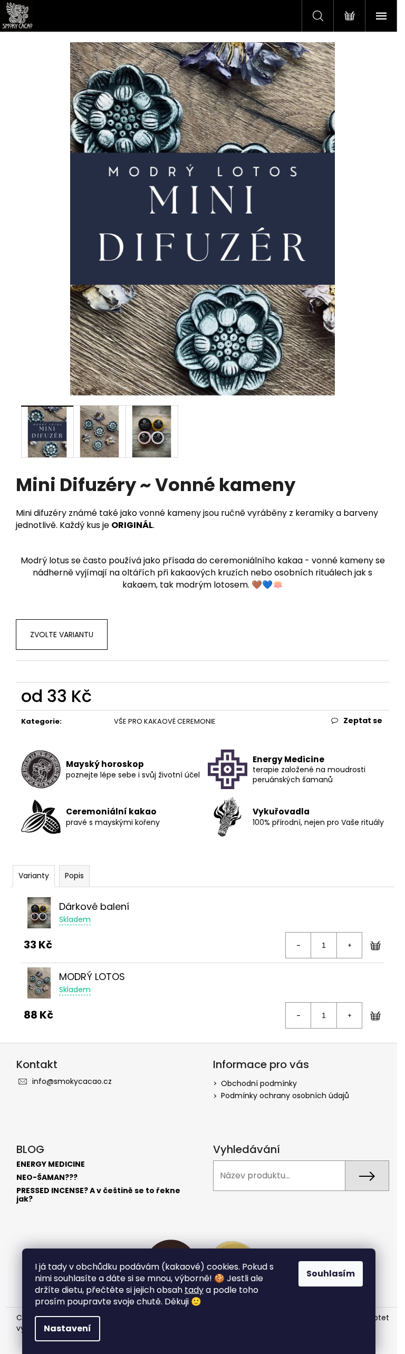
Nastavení (67, 1328)
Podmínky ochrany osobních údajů (285, 1095)
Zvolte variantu (61, 634)
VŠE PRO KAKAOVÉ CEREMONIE (165, 721)
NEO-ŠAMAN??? (47, 1178)
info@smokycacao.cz (72, 1081)
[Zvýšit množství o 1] (349, 945)
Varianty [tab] (33, 875)
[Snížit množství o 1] (298, 945)
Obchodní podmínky (259, 1083)
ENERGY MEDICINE (50, 1164)
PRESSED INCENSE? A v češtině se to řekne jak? (98, 1195)
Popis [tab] (74, 875)
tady (194, 1290)
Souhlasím (330, 1273)
